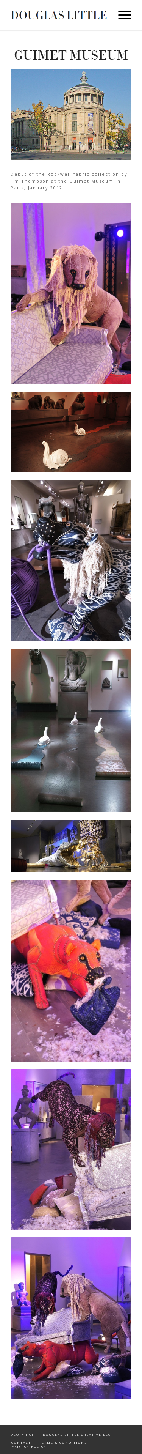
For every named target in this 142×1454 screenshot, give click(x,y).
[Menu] (121, 15)
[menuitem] (121, 15)
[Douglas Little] (59, 15)
